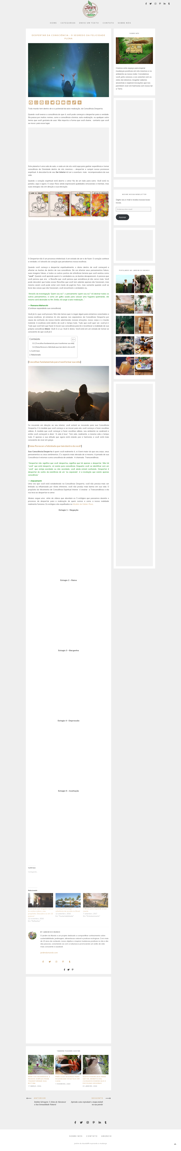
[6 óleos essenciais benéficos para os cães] (125, 325)
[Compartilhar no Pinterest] (72, 969)
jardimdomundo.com (49, 952)
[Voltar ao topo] (175, 1144)
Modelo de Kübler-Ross (83, 504)
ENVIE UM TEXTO (89, 23)
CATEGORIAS (68, 23)
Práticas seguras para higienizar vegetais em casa (67, 1079)
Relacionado (36, 355)
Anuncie (106, 1136)
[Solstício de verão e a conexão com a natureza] (125, 284)
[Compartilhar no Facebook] (64, 969)
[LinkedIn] (164, 3)
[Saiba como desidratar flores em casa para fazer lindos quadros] (144, 366)
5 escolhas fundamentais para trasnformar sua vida (54, 362)
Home (53, 23)
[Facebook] (146, 3)
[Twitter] (151, 3)
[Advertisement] (68, 144)
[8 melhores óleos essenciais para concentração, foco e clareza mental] (144, 346)
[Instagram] (155, 3)
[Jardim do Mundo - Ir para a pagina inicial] (90, 17)
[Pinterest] (160, 3)
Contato (92, 1136)
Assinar (122, 217)
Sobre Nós (124, 23)
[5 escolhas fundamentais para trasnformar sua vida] (54, 343)
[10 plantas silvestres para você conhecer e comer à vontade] (144, 284)
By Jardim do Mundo (50, 932)
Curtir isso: (35, 351)
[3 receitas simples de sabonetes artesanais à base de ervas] (144, 325)
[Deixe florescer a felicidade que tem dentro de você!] (55, 347)
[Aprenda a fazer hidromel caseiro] (125, 366)
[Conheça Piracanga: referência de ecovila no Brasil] (68, 900)
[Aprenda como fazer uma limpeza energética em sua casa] (144, 305)
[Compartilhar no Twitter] (68, 969)
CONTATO (108, 23)
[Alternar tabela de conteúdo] (72, 339)
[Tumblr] (169, 3)
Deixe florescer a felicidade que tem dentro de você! (55, 446)
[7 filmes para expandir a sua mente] (95, 900)
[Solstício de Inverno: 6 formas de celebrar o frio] (125, 346)
